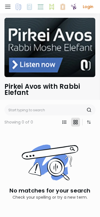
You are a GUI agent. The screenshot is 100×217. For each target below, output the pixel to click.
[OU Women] (73, 6)
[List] (64, 122)
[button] (88, 6)
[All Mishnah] (29, 6)
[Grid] (75, 122)
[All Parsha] (51, 6)
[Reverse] (89, 122)
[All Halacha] (40, 6)
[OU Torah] (18, 6)
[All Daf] (62, 6)
